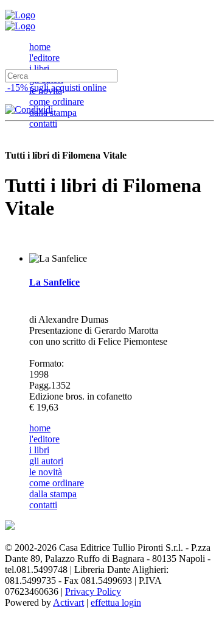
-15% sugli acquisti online (55, 87)
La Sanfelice (54, 282)
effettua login (116, 602)
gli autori (46, 461)
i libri (39, 68)
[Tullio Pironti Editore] (20, 15)
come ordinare (56, 101)
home (39, 46)
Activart (68, 602)
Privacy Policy (93, 591)
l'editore (44, 57)
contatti (43, 123)
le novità (45, 472)
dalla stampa (53, 112)
